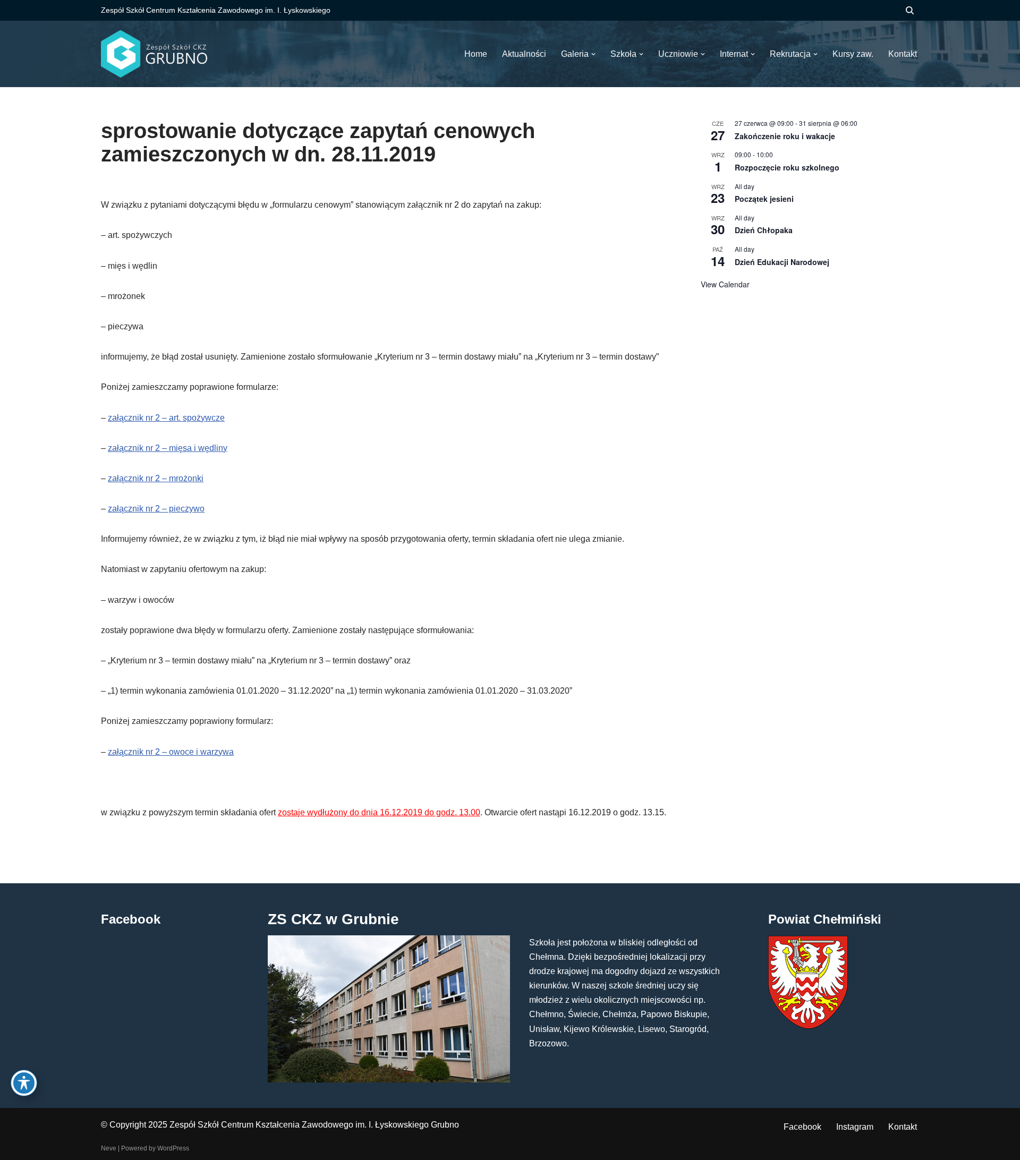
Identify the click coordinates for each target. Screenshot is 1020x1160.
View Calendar (725, 284)
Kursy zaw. (852, 53)
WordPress (173, 1148)
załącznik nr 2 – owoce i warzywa (171, 751)
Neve (108, 1148)
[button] (593, 54)
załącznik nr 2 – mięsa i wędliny (167, 448)
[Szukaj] (910, 10)
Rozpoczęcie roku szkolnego (787, 167)
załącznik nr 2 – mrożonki (155, 478)
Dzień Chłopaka (764, 230)
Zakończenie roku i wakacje (785, 136)
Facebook (802, 1126)
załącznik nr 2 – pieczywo (156, 508)
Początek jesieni (764, 198)
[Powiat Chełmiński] (808, 1025)
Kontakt (902, 1126)
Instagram (854, 1126)
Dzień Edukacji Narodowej (782, 262)
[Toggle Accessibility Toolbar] (24, 1083)
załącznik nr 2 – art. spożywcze (166, 417)
